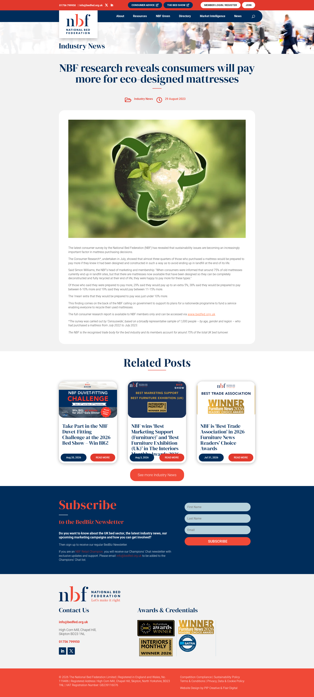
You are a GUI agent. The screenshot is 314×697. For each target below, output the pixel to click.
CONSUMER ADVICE (143, 5)
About (120, 16)
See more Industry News (157, 475)
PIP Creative (212, 688)
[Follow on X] (71, 651)
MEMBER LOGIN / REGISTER (220, 5)
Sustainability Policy (227, 677)
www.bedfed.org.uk (201, 314)
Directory (185, 16)
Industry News (82, 46)
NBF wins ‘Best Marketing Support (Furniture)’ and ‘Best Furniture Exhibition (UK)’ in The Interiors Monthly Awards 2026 (155, 440)
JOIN (248, 5)
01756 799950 (69, 642)
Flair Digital (230, 688)
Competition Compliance (196, 677)
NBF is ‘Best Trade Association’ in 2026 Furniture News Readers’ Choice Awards (222, 437)
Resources (140, 16)
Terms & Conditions (192, 681)
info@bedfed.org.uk (129, 555)
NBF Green (163, 16)
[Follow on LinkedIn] (62, 651)
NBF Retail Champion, (89, 551)
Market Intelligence (212, 16)
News (237, 16)
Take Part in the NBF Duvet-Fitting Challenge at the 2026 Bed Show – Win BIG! (86, 434)
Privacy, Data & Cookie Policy (225, 681)
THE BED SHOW (176, 5)
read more (103, 457)
